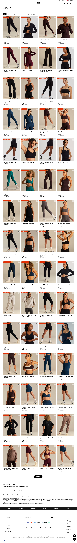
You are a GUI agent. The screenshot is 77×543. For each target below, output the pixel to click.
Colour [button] (12, 11)
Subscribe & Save (68, 529)
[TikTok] (31, 527)
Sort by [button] (64, 11)
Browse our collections (7, 503)
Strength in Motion (68, 520)
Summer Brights (68, 521)
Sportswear (68, 517)
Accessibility (8, 529)
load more (38, 476)
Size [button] (7, 11)
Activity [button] (39, 11)
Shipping (8, 517)
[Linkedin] (50, 527)
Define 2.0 (43, 499)
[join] (52, 517)
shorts (8, 492)
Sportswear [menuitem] (14, 3)
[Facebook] (36, 527)
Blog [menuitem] (59, 0)
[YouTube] (40, 527)
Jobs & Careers (68, 530)
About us (68, 532)
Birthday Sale (69, 526)
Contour (44, 501)
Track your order (8, 522)
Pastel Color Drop (68, 524)
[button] (70, 0)
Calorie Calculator (8, 526)
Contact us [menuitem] (63, 0)
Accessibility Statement (8, 531)
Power (16, 499)
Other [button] (54, 11)
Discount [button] (26, 11)
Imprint (8, 528)
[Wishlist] (67, 3)
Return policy (8, 519)
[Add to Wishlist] (19, 17)
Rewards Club (68, 527)
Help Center (8, 523)
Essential (48, 500)
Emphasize (15, 500)
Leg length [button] (33, 11)
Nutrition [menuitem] (5, 3)
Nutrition (68, 518)
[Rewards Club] (74, 539)
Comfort (17, 501)
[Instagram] (26, 527)
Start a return (8, 520)
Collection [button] (19, 11)
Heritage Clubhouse (69, 523)
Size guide (8, 525)
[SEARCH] (64, 3)
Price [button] (59, 11)
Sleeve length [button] (47, 11)
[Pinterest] (45, 527)
